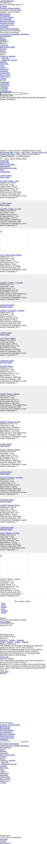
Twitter (2, 642)
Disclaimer (4, 71)
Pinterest (10, 642)
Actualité (3, 62)
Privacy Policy (5, 75)
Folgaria (4, 607)
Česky (5, 90)
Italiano (5, 88)
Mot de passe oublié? (7, 47)
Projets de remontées (7, 21)
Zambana (4, 611)
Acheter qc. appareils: (8, 56)
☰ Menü (3, 6)
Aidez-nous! (5, 69)
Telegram (25, 642)
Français (6, 86)
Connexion (4, 45)
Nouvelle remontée (7, 17)
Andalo (3, 612)
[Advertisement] (23, 126)
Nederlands (7, 91)
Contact (3, 67)
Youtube (12, 640)
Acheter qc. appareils (8, 760)
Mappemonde (5, 14)
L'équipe (3, 78)
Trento (3, 605)
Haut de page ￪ (5, 843)
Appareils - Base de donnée (10, 8)
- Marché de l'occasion (8, 60)
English (6, 84)
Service (2, 51)
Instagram (20, 640)
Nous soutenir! (5, 622)
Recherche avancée (7, 23)
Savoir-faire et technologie (9, 29)
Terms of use (5, 77)
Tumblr (17, 642)
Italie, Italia (26, 152)
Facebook (3, 640)
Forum (3, 38)
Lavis (3, 609)
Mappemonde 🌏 (6, 152)
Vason (3, 603)
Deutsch (6, 82)
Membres (3, 40)
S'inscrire (3, 49)
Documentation (6, 36)
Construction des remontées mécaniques (15, 34)
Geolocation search (7, 25)
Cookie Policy (5, 73)
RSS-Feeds (4, 64)
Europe (17, 152)
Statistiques (4, 27)
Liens (2, 65)
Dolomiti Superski (7, 156)
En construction (5, 19)
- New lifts (4, 58)
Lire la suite (4, 657)
